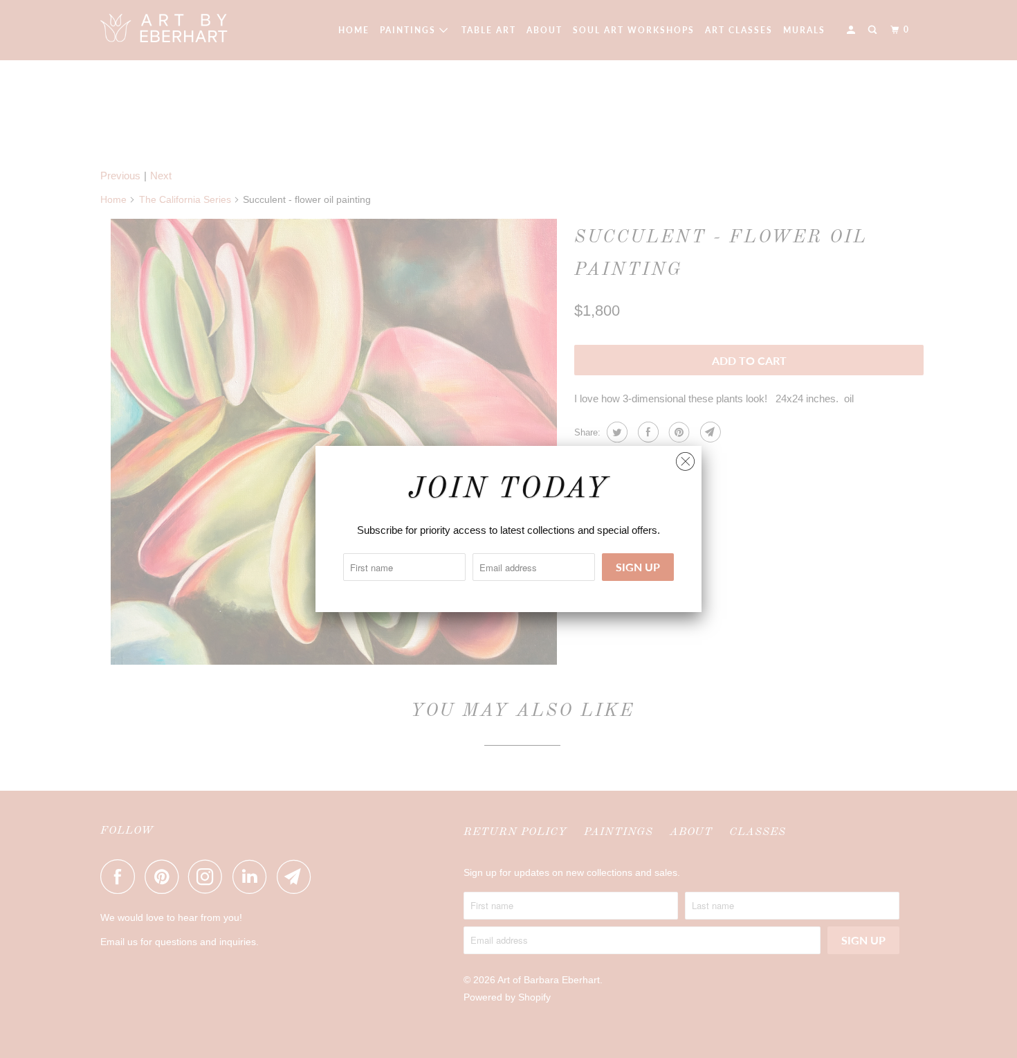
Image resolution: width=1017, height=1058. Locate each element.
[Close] (685, 458)
